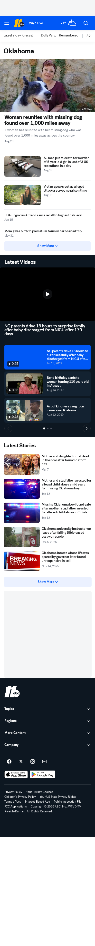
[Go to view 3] (51, 428)
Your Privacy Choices (39, 791)
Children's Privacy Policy (20, 796)
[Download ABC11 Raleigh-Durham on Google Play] (42, 774)
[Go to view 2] (47, 428)
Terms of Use (12, 801)
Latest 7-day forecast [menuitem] (18, 35)
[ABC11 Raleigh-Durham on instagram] (33, 762)
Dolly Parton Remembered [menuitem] (59, 35)
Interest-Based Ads (37, 801)
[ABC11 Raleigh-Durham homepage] (19, 23)
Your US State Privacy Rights (58, 796)
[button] (7, 23)
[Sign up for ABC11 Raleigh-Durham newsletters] (44, 762)
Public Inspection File (67, 801)
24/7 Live (36, 23)
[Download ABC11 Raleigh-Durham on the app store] (16, 774)
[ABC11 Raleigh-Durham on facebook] (9, 762)
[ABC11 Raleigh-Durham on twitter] (21, 762)
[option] (22, 36)
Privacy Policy (13, 791)
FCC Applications (15, 806)
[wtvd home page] (12, 691)
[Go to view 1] (44, 428)
